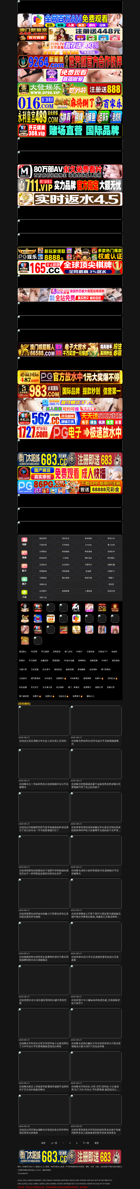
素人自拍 (111, 544)
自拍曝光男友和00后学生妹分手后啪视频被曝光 (95, 742)
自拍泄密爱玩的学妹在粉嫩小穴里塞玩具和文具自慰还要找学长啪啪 (44, 915)
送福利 (114, 651)
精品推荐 (43, 538)
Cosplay (88, 544)
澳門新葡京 (36, 678)
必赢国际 (44, 660)
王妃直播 (35, 669)
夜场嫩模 (81, 669)
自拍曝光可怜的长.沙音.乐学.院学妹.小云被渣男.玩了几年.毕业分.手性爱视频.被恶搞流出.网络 (95, 1089)
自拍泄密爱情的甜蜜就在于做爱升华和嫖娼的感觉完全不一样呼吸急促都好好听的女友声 (44, 872)
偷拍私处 (58, 669)
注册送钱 (90, 651)
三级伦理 (43, 544)
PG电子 (79, 651)
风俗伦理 (111, 591)
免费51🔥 (99, 678)
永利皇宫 (48, 678)
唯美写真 (88, 578)
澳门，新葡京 (74, 687)
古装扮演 (43, 564)
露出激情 (65, 578)
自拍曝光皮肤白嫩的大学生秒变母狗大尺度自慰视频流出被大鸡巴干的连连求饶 (96, 1045)
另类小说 (43, 597)
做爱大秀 (99, 687)
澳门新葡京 (106, 669)
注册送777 (102, 651)
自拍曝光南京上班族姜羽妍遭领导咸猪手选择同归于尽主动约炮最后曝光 (44, 1088)
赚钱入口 (90, 696)
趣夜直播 (70, 669)
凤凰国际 (56, 660)
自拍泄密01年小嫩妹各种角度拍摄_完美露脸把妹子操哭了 (95, 1001)
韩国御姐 (65, 551)
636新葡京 (74, 678)
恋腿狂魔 (111, 564)
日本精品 (65, 544)
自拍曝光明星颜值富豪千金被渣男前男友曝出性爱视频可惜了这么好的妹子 (96, 785)
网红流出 (88, 558)
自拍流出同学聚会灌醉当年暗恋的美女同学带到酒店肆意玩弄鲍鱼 (44, 1131)
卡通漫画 (43, 578)
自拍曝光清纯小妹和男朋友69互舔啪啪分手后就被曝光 (95, 872)
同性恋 (111, 584)
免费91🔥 (37, 696)
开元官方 (35, 687)
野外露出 (111, 558)
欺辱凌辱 (43, 558)
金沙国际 (60, 687)
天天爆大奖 (47, 687)
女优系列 (65, 564)
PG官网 (34, 651)
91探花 (65, 558)
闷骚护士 (111, 571)
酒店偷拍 (116, 660)
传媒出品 (43, 584)
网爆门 (111, 578)
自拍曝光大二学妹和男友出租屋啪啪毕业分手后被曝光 (44, 785)
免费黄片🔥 (78, 696)
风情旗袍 (43, 571)
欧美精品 (88, 538)
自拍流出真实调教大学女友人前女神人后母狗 (42, 740)
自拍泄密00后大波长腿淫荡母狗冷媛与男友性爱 (43, 1001)
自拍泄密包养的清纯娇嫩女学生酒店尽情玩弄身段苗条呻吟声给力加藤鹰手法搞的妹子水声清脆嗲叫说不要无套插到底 (96, 830)
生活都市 (43, 591)
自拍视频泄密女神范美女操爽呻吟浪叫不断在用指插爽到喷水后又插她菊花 (44, 958)
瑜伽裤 (88, 571)
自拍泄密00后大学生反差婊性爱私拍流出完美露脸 (95, 958)
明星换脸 (65, 571)
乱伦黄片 (46, 669)
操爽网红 (82, 660)
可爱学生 (88, 564)
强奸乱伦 (65, 538)
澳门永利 (68, 651)
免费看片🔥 (61, 678)
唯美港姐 (88, 551)
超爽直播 (94, 660)
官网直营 (57, 651)
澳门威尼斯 (24, 696)
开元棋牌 (45, 651)
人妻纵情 (88, 591)
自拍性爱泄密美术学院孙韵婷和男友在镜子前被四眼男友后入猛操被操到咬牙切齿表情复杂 (96, 1131)
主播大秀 (23, 669)
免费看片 (87, 687)
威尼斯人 (23, 651)
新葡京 (22, 660)
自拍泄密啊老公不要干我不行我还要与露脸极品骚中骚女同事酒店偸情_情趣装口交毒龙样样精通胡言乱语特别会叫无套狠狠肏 (96, 916)
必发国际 (93, 669)
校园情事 (65, 591)
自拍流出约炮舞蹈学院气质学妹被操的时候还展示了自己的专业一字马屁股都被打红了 (44, 829)
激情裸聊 (87, 678)
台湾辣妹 (43, 551)
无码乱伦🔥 (112, 678)
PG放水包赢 (69, 660)
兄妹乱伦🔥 (64, 696)
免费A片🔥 (50, 696)
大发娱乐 (23, 678)
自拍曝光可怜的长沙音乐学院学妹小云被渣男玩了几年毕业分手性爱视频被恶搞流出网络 (44, 1045)
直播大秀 (111, 687)
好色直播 (23, 687)
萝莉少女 (111, 538)
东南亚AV (111, 551)
